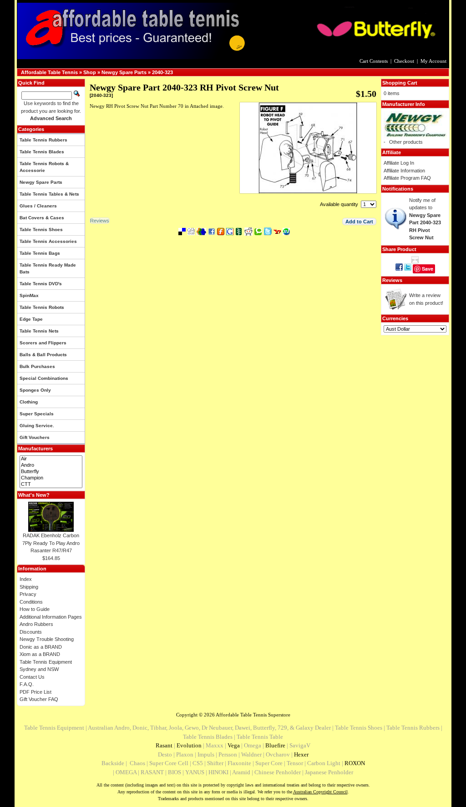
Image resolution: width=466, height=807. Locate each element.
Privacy (28, 594)
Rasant (164, 745)
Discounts (31, 632)
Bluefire (275, 745)
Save (427, 268)
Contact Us (32, 677)
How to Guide (35, 609)
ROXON (354, 763)
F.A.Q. (27, 684)
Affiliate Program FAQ (407, 178)
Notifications (397, 189)
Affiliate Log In (399, 163)
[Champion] (51, 478)
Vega (234, 745)
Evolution (189, 745)
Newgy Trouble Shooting (47, 639)
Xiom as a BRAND (40, 654)
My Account (433, 61)
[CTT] (51, 484)
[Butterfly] (51, 472)
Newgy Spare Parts (124, 72)
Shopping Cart (399, 83)
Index (26, 579)
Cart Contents (374, 61)
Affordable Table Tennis (49, 72)
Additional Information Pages (51, 617)
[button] (359, 221)
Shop (89, 72)
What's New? (34, 495)
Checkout (404, 61)
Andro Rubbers (36, 624)
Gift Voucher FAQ (39, 699)
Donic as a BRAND (41, 647)
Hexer (301, 754)
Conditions (31, 602)
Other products (406, 142)
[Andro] (51, 465)
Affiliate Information (404, 170)
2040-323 (162, 72)
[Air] (51, 459)
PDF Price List (35, 692)
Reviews (392, 280)
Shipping (29, 587)
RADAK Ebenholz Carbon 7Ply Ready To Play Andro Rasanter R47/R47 (51, 543)
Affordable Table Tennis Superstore (253, 714)
